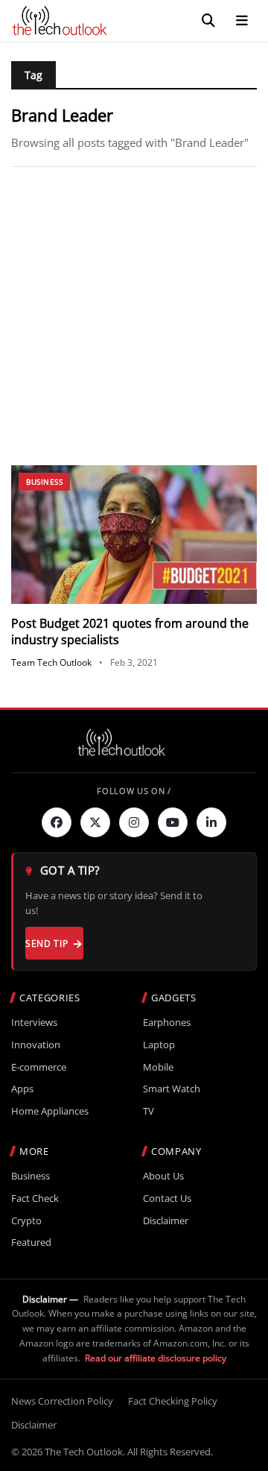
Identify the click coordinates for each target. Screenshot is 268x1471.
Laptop (159, 1045)
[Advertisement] (134, 316)
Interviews (34, 1022)
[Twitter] (95, 822)
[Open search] (208, 21)
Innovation (35, 1045)
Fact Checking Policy (172, 1401)
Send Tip (46, 943)
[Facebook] (56, 822)
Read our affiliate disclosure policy (155, 1358)
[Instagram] (134, 822)
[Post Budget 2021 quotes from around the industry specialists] (134, 534)
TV (148, 1111)
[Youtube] (173, 822)
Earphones (167, 1022)
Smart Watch (171, 1089)
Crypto (26, 1221)
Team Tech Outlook (51, 662)
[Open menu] (242, 21)
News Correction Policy (62, 1401)
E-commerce (38, 1067)
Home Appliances (50, 1111)
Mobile (158, 1067)
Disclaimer (165, 1221)
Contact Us (167, 1198)
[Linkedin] (211, 822)
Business (44, 481)
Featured (31, 1242)
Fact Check (35, 1198)
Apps (22, 1089)
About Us (163, 1176)
